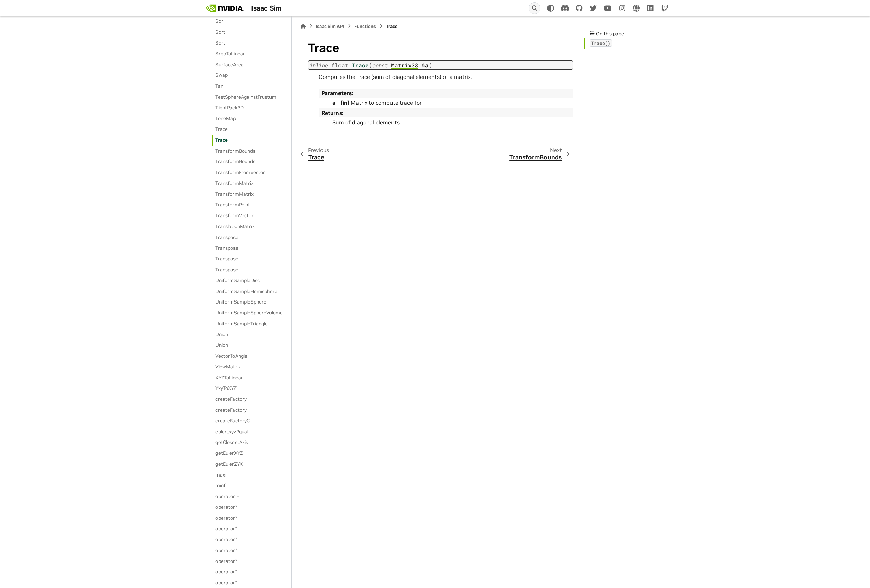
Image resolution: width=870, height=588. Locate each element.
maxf (221, 475)
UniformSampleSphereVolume (249, 313)
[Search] (534, 8)
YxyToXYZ (226, 388)
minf (220, 485)
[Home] (303, 26)
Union (221, 334)
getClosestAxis (231, 442)
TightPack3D (229, 108)
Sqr (219, 21)
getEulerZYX (229, 464)
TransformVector (234, 215)
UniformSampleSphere (240, 302)
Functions (365, 26)
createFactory (231, 399)
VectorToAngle (231, 356)
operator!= (227, 496)
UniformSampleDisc (237, 280)
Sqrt (220, 32)
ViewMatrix (228, 367)
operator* (226, 507)
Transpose (226, 237)
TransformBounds (235, 151)
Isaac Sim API (330, 26)
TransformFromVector (240, 172)
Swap (221, 75)
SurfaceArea (229, 65)
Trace (221, 129)
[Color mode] (550, 8)
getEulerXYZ (229, 453)
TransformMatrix (234, 183)
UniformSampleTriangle (241, 324)
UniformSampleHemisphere (246, 291)
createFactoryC (232, 421)
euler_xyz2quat (232, 432)
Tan (219, 86)
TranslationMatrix (235, 226)
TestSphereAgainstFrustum (245, 97)
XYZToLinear (229, 378)
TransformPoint (232, 205)
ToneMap (225, 118)
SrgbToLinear (230, 54)
